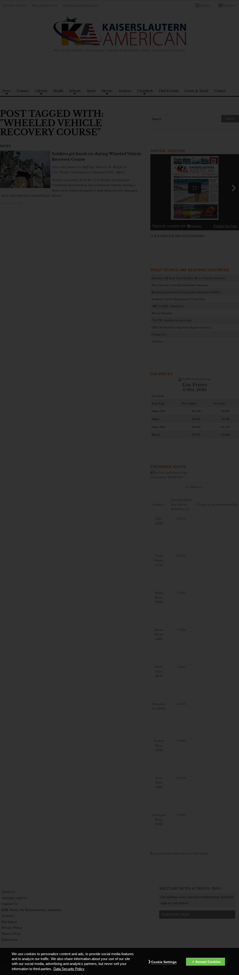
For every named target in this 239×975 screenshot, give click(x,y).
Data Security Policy (68, 969)
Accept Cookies (208, 962)
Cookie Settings (164, 962)
